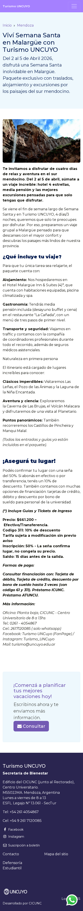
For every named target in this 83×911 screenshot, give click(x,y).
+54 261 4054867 (24, 812)
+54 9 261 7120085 (26, 821)
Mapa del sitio (56, 854)
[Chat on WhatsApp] (72, 900)
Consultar (33, 726)
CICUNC (35, 903)
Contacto (11, 854)
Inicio (7, 25)
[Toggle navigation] (74, 6)
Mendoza (25, 25)
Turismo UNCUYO (16, 6)
